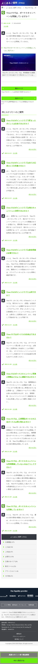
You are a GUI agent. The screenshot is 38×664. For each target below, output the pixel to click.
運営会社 (19, 633)
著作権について (19, 639)
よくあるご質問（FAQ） (19, 537)
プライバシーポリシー (19, 636)
